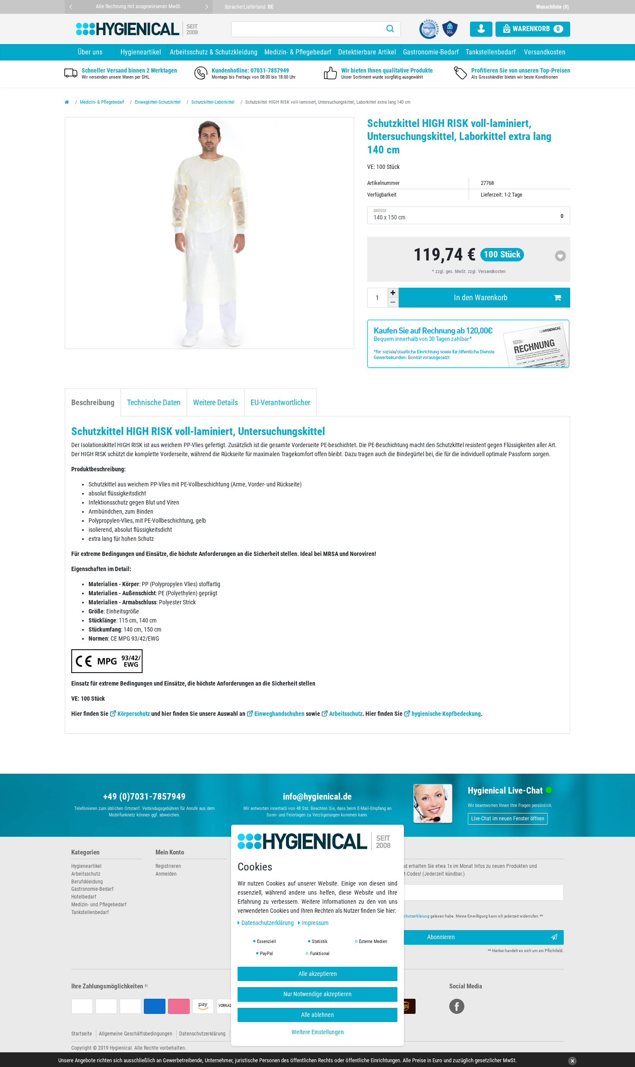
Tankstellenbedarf (491, 52)
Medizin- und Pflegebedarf (99, 905)
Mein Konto (170, 852)
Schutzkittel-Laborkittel (213, 102)
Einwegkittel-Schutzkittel (158, 102)
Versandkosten (544, 52)
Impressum (315, 922)
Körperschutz (133, 713)
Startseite (81, 1034)
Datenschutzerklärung (202, 1034)
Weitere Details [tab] (215, 402)
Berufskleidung (87, 882)
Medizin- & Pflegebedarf (297, 52)
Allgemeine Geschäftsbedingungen (135, 1034)
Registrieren (168, 866)
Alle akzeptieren (317, 973)
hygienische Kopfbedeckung (446, 713)
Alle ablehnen (317, 1014)
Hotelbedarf (83, 897)
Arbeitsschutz (345, 713)
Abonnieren (441, 937)
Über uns (90, 52)
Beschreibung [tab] (92, 402)
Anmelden (166, 874)
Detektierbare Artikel (367, 52)
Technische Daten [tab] (154, 402)
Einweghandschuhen (279, 713)
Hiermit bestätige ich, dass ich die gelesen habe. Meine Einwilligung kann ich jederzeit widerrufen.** (437, 916)
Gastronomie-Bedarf (431, 52)
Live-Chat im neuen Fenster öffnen (507, 819)
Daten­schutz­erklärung (268, 922)
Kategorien (85, 852)
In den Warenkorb (481, 297)
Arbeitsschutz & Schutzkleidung (213, 52)
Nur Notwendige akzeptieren (317, 994)
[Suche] (390, 29)
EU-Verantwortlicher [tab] (280, 402)
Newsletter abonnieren (353, 852)
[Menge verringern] (393, 302)
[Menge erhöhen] (393, 293)
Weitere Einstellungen (318, 1032)
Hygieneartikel (141, 52)
